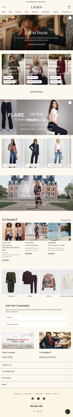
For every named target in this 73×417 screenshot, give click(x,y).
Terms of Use (39, 393)
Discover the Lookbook (45, 129)
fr (41, 411)
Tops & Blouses (32, 77)
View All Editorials (66, 220)
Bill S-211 (56, 393)
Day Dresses (8, 77)
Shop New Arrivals (36, 91)
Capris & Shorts (55, 81)
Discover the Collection (36, 44)
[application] (67, 411)
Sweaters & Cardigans (34, 81)
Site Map (48, 393)
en (38, 411)
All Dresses (11, 296)
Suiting (30, 296)
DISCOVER (51, 253)
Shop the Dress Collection (36, 204)
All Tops (48, 296)
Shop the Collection (27, 129)
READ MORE (5, 260)
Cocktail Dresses (9, 81)
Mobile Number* (13, 324)
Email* (9, 317)
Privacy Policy (28, 393)
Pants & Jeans (55, 77)
